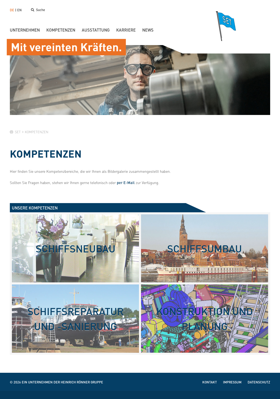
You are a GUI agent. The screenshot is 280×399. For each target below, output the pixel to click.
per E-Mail (126, 182)
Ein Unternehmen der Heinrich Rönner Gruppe (62, 382)
